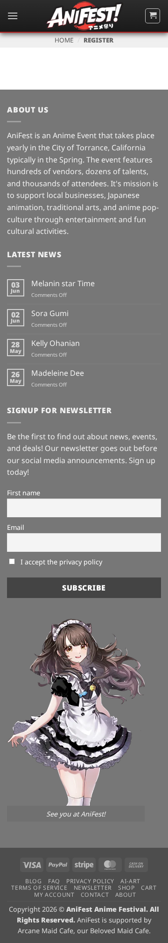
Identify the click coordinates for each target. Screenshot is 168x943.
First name (23, 492)
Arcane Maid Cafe (45, 930)
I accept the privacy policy (60, 561)
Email (15, 527)
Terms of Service (39, 888)
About (125, 895)
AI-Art (130, 881)
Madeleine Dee (57, 373)
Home (64, 39)
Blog (33, 881)
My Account (54, 895)
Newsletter (93, 888)
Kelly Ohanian (55, 343)
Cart (148, 888)
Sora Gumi (50, 313)
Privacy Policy (90, 881)
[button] (12, 15)
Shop (126, 888)
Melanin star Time (63, 283)
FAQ (54, 881)
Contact (95, 895)
